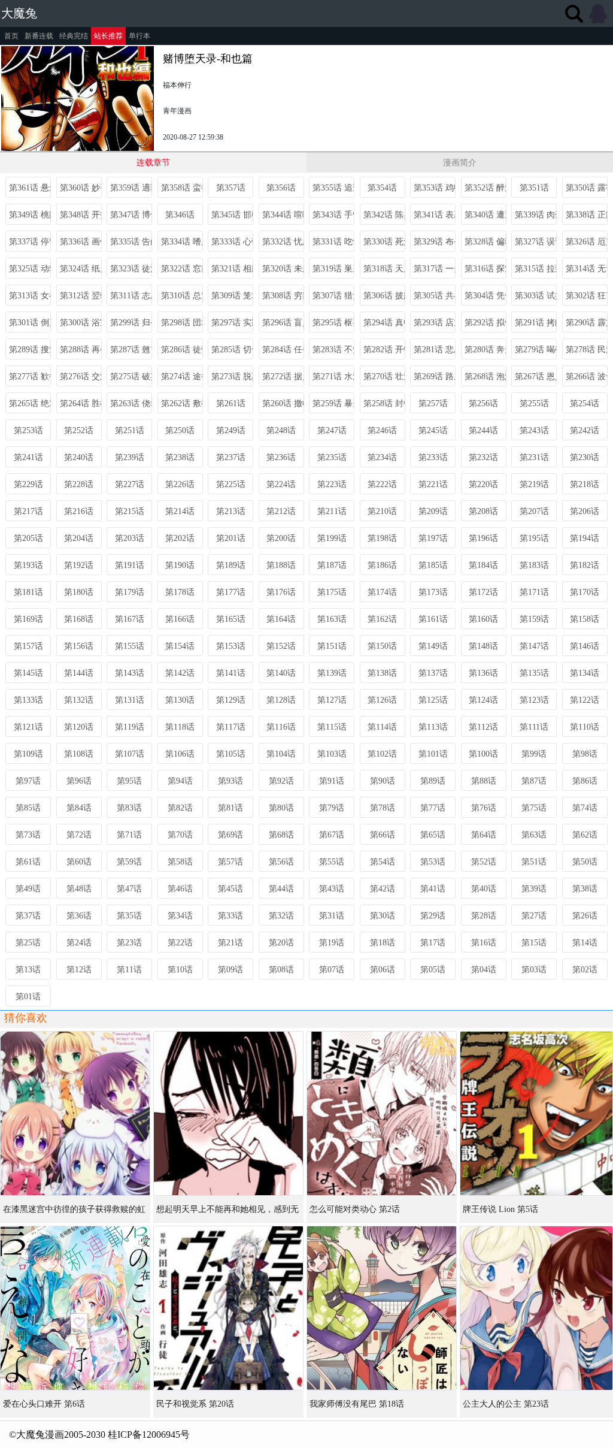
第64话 (483, 834)
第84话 (79, 807)
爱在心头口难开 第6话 (44, 1403)
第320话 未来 (283, 268)
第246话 (382, 430)
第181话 (28, 592)
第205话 (28, 538)
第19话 (331, 942)
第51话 (534, 861)
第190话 (180, 565)
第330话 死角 (384, 241)
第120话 (78, 727)
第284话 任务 (283, 349)
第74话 (584, 807)
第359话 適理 (131, 187)
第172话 (483, 592)
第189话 (230, 565)
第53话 (432, 861)
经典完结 (73, 36)
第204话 (78, 538)
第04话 (483, 969)
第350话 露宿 (587, 187)
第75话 (534, 807)
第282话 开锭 (384, 349)
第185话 (433, 565)
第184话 (483, 565)
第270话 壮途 (384, 376)
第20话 (281, 942)
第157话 (28, 646)
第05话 (432, 969)
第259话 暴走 (333, 403)
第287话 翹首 (131, 349)
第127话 (332, 700)
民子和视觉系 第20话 (195, 1403)
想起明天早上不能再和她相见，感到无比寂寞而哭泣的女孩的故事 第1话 (227, 1214)
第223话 (332, 484)
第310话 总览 (182, 295)
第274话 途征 (182, 376)
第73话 (28, 834)
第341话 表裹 (435, 214)
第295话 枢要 (333, 322)
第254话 (584, 403)
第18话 (382, 942)
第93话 (230, 780)
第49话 (28, 888)
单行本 (139, 36)
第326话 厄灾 (587, 241)
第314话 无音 (587, 268)
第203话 (129, 538)
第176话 (281, 592)
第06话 (382, 969)
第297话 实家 (232, 322)
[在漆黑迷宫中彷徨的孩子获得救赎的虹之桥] (75, 1113)
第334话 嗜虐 (182, 241)
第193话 (28, 565)
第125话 (433, 700)
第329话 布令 (435, 241)
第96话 (79, 780)
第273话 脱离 (232, 376)
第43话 (331, 888)
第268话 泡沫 (485, 376)
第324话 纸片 (81, 268)
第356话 (281, 187)
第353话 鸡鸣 (435, 187)
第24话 (79, 942)
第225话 (230, 484)
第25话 (28, 942)
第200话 (281, 538)
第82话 (180, 807)
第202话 (180, 538)
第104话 (281, 753)
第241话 (28, 457)
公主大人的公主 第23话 (506, 1403)
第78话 (382, 807)
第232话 (483, 457)
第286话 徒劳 (182, 349)
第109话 (28, 753)
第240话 (78, 457)
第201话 (230, 538)
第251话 (129, 430)
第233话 (433, 457)
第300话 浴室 (81, 322)
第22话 (180, 942)
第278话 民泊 (587, 349)
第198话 (382, 538)
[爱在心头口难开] (75, 1308)
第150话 (382, 646)
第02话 (584, 969)
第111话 (534, 727)
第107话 (129, 753)
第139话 (332, 673)
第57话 (230, 861)
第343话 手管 (333, 214)
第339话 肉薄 (536, 214)
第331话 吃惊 (333, 241)
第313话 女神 (30, 295)
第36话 (79, 915)
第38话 (584, 888)
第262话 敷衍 (182, 403)
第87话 (534, 780)
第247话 (332, 430)
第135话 (534, 673)
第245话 (433, 430)
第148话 (483, 646)
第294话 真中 (384, 322)
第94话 (180, 780)
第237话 (230, 457)
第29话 (432, 915)
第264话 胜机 (81, 403)
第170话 (584, 592)
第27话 (534, 915)
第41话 (432, 888)
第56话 (281, 861)
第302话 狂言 (587, 295)
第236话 (281, 457)
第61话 (28, 861)
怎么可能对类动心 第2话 (354, 1209)
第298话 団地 (182, 322)
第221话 (433, 484)
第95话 (129, 780)
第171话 (534, 592)
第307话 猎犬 (333, 295)
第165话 (230, 619)
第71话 (129, 834)
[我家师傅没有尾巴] (381, 1308)
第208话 (483, 511)
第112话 (483, 727)
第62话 (584, 834)
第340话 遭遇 (485, 214)
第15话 (534, 942)
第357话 (230, 187)
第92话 (281, 780)
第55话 (331, 861)
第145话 (28, 673)
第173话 (433, 592)
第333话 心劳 (232, 241)
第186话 (382, 565)
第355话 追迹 (333, 187)
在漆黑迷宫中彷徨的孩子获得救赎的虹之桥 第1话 (74, 1214)
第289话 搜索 (30, 349)
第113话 (433, 727)
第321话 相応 (232, 268)
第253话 (28, 430)
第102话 (382, 753)
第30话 (382, 915)
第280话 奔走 (485, 349)
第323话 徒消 (131, 268)
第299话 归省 (131, 322)
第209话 (433, 511)
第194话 (584, 538)
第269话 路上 (435, 376)
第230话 (584, 457)
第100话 (483, 753)
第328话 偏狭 (485, 241)
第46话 (180, 888)
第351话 (534, 187)
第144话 (78, 673)
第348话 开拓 (81, 214)
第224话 (281, 484)
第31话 (331, 915)
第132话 (78, 700)
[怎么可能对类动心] (381, 1113)
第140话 (281, 673)
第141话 (230, 673)
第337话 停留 (30, 241)
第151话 (332, 646)
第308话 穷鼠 (283, 295)
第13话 (28, 969)
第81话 (230, 807)
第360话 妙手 (81, 187)
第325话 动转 (30, 268)
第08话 (281, 969)
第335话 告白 (131, 241)
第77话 (432, 807)
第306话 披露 (384, 295)
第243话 (534, 430)
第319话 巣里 (333, 268)
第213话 (230, 511)
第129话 (230, 700)
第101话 (433, 753)
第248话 (281, 430)
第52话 (483, 861)
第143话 (129, 673)
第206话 (584, 511)
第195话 (534, 538)
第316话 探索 (485, 268)
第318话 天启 (384, 268)
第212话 (281, 511)
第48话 (79, 888)
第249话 (230, 430)
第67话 (331, 834)
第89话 (432, 780)
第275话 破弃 (131, 376)
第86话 (584, 780)
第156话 (78, 646)
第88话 (483, 780)
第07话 (331, 969)
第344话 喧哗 (283, 214)
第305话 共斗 (435, 295)
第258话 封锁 (384, 403)
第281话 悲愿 (435, 349)
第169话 (28, 619)
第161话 (433, 619)
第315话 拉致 (536, 268)
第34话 (180, 915)
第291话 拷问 (536, 322)
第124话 (483, 700)
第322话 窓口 (182, 268)
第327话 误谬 (536, 241)
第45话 (230, 888)
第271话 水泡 (333, 376)
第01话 (28, 996)
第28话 (483, 915)
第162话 (382, 619)
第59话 (129, 861)
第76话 (483, 807)
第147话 (534, 646)
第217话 (28, 511)
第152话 (281, 646)
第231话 (534, 457)
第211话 (332, 511)
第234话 (382, 457)
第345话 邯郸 (232, 214)
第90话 (382, 780)
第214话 (180, 511)
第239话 (129, 457)
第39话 (534, 888)
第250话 (180, 430)
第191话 (129, 565)
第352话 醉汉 (485, 187)
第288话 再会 (81, 349)
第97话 (28, 780)
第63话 (534, 834)
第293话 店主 (435, 322)
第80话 (281, 807)
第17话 (432, 942)
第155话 (129, 646)
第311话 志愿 (131, 295)
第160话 (483, 619)
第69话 (230, 834)
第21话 (230, 942)
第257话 (433, 403)
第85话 (28, 807)
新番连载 (39, 36)
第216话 (78, 511)
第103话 (332, 753)
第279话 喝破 (536, 349)
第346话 (180, 214)
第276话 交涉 (81, 376)
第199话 (332, 538)
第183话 (534, 565)
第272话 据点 (283, 376)
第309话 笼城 (232, 295)
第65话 (432, 834)
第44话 (281, 888)
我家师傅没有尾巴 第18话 (356, 1403)
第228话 (78, 484)
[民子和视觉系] (228, 1308)
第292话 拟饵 (485, 322)
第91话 (331, 780)
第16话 (483, 942)
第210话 (382, 511)
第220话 (483, 484)
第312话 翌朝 (81, 295)
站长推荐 (108, 36)
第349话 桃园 (30, 214)
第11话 (129, 969)
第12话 (79, 969)
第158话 (584, 619)
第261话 (230, 403)
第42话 (382, 888)
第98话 (584, 753)
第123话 (534, 700)
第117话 (230, 727)
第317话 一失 (435, 268)
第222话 (382, 484)
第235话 (332, 457)
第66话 (382, 834)
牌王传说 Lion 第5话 (500, 1209)
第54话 (382, 861)
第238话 (180, 457)
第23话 (129, 942)
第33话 (230, 915)
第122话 (584, 700)
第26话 (584, 915)
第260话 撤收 (283, 403)
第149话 (433, 646)
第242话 (584, 430)
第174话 (382, 592)
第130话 (180, 700)
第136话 (483, 673)
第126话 (382, 700)
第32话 (281, 915)
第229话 (28, 484)
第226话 (180, 484)
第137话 (433, 673)
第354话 (382, 187)
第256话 (483, 403)
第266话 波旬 (587, 376)
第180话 (78, 592)
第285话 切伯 (232, 349)
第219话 (534, 484)
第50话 (584, 861)
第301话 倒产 (30, 322)
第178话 (180, 592)
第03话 (534, 969)
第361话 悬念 (30, 187)
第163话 (332, 619)
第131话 (129, 700)
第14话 (584, 942)
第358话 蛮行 (182, 187)
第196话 (483, 538)
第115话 (332, 727)
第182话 (584, 565)
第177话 (230, 592)
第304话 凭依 (485, 295)
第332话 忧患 (283, 241)
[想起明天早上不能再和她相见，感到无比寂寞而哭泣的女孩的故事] (228, 1113)
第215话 (129, 511)
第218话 (584, 484)
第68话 (281, 834)
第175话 (332, 592)
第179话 (129, 592)
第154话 (180, 646)
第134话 (584, 673)
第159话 (534, 619)
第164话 (281, 619)
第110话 (584, 727)
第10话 (180, 969)
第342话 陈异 (384, 214)
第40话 (483, 888)
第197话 (433, 538)
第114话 (382, 727)
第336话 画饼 (81, 241)
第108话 (78, 753)
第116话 (281, 727)
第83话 (129, 807)
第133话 (28, 700)
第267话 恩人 (536, 376)
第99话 (534, 753)
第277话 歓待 (30, 376)
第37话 (28, 915)
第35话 (129, 915)
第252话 (78, 430)
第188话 (281, 565)
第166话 (180, 619)
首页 (11, 36)
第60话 (79, 861)
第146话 (584, 646)
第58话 (180, 861)
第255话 (534, 403)
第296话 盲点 (283, 322)
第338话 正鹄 (587, 214)
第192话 (78, 565)
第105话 (230, 753)
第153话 (230, 646)
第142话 (180, 673)
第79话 (331, 807)
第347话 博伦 (131, 214)
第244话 (483, 430)
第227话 (129, 484)
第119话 (129, 727)
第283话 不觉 (333, 349)
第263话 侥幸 (131, 403)
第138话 (382, 673)
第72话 (79, 834)
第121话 (28, 727)
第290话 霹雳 (587, 322)
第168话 (78, 619)
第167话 (129, 619)
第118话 (180, 727)
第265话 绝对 (30, 403)
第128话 (281, 700)
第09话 (230, 969)
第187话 (332, 565)
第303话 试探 (536, 295)
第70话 (180, 834)
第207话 (534, 511)
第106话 (180, 753)
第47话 (129, 888)
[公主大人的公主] (536, 1308)
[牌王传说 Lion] (536, 1113)
